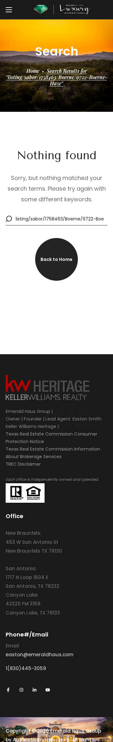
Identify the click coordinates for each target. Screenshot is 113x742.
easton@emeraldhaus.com (39, 654)
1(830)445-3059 (26, 668)
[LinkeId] (34, 689)
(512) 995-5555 (70, 411)
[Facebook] (8, 689)
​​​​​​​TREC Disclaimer (23, 464)
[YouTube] (47, 689)
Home (32, 71)
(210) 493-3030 (78, 426)
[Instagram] (21, 689)
